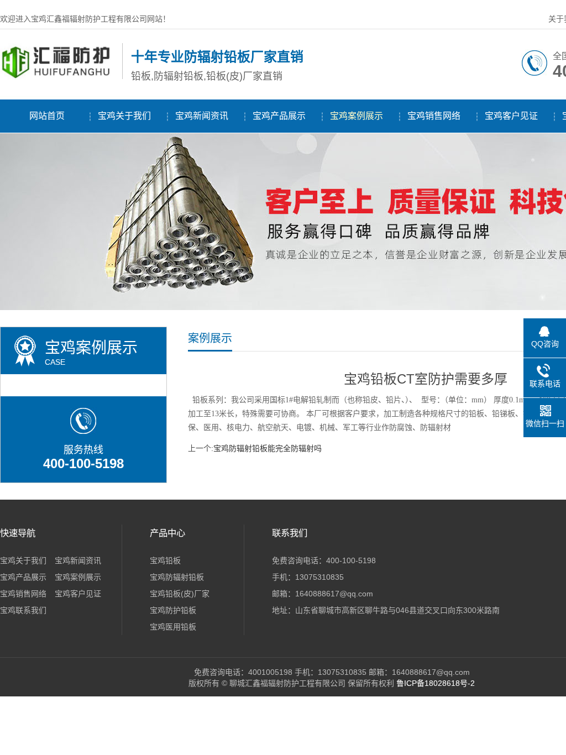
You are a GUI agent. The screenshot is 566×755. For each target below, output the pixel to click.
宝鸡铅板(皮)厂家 (179, 593)
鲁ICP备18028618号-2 (435, 683)
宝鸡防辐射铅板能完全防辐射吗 (267, 448)
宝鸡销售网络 (433, 115)
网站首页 (47, 115)
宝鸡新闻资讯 (201, 115)
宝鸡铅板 (165, 560)
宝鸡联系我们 (23, 610)
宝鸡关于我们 (124, 115)
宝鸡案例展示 (356, 115)
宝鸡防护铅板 (173, 610)
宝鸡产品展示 (279, 115)
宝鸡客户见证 (511, 115)
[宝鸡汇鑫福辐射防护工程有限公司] (58, 76)
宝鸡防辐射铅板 (177, 577)
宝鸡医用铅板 (173, 626)
